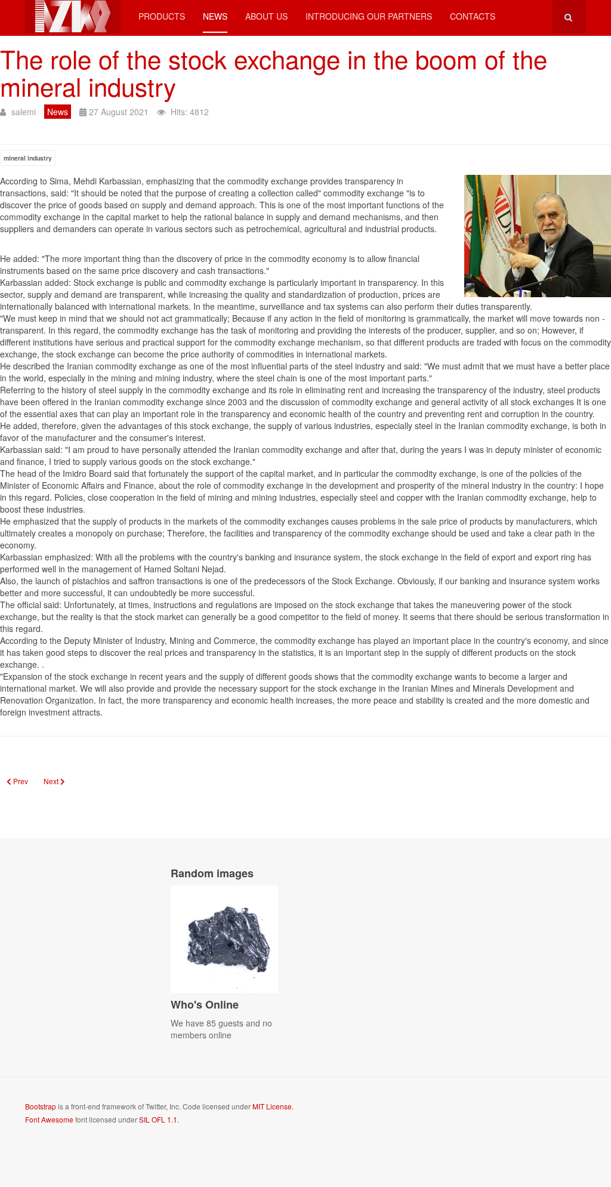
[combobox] (569, 16)
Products (161, 16)
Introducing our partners (369, 16)
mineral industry (28, 157)
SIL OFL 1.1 (158, 1119)
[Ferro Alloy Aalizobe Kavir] (73, 16)
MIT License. (273, 1106)
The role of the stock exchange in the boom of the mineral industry (273, 72)
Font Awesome (49, 1119)
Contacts (472, 16)
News (215, 16)
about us (266, 16)
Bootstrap (40, 1106)
